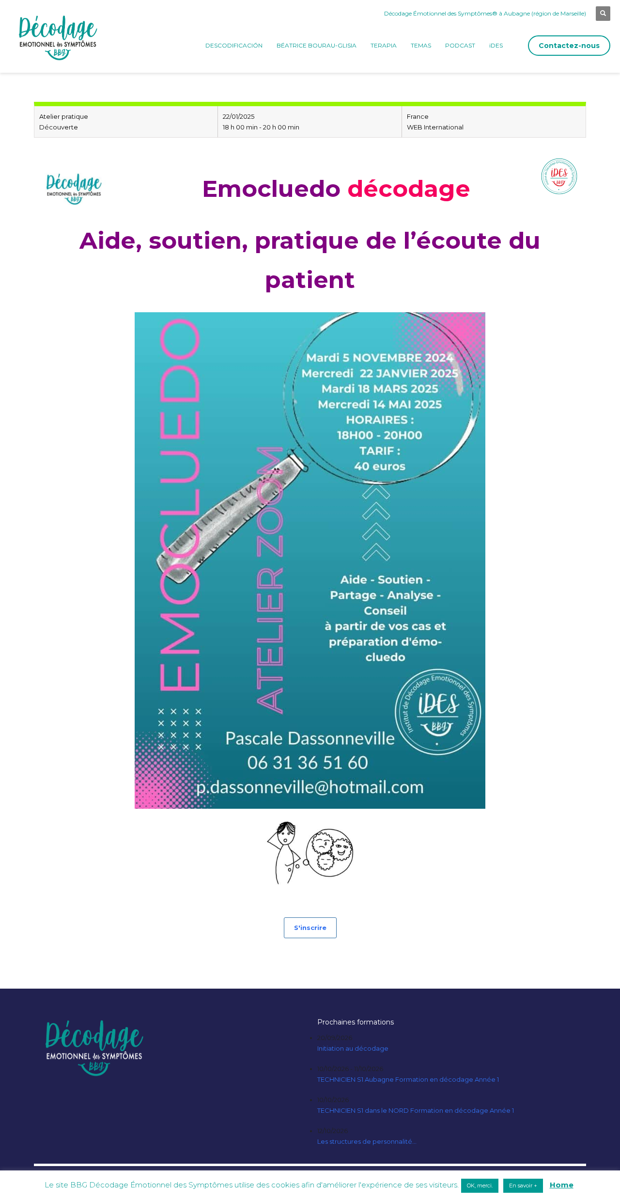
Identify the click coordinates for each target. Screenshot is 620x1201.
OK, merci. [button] (480, 1185)
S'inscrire (310, 927)
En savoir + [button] (523, 1185)
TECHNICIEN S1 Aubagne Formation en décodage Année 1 (408, 1079)
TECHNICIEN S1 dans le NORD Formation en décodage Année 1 (415, 1110)
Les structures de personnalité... (367, 1141)
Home (562, 1184)
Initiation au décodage (352, 1048)
